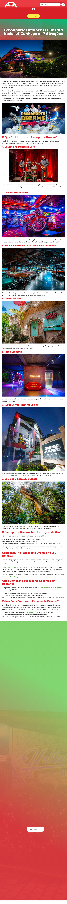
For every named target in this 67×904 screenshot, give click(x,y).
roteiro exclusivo (13, 567)
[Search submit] (63, 4)
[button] (33, 9)
